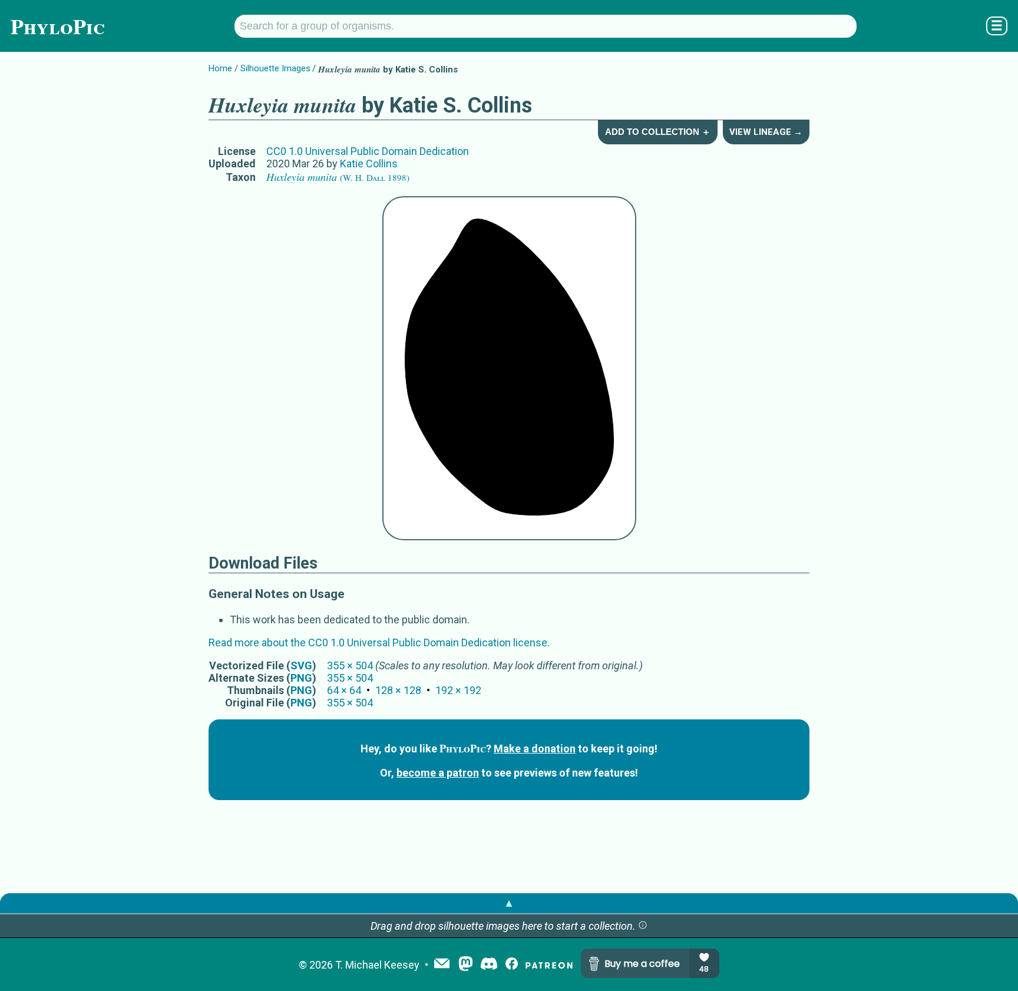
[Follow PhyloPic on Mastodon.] (465, 964)
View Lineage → (765, 132)
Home (220, 68)
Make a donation (535, 748)
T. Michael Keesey (377, 965)
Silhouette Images (275, 68)
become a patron (437, 773)
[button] (642, 926)
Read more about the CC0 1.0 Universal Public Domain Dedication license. (379, 642)
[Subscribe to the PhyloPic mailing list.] (442, 964)
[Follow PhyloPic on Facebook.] (511, 964)
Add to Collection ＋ (657, 132)
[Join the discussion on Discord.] (489, 964)
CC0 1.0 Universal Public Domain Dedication (367, 151)
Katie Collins (369, 163)
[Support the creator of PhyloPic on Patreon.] (549, 965)
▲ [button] (509, 903)
